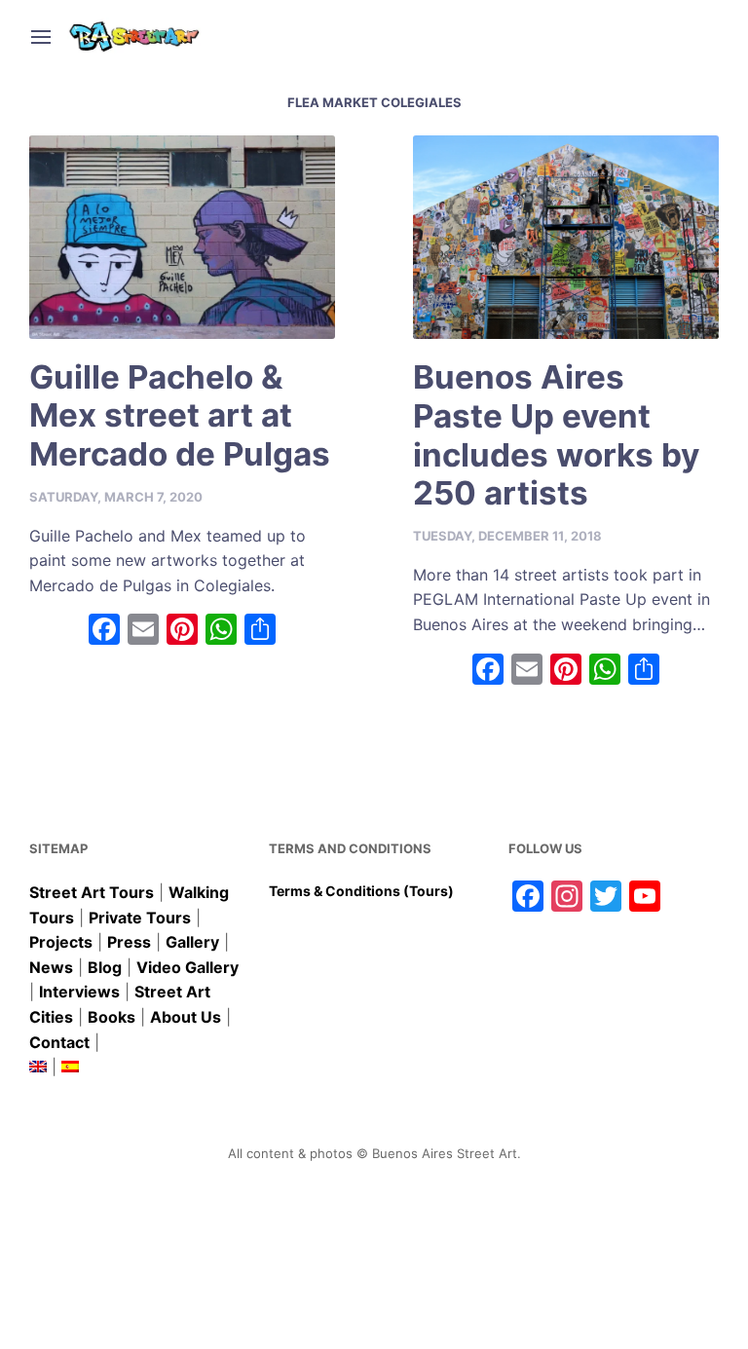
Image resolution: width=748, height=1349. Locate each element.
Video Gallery (187, 967)
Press (129, 942)
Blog (105, 967)
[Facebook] (104, 632)
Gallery (192, 942)
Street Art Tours (91, 892)
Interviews (79, 991)
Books (111, 1017)
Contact (59, 1042)
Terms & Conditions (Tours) (361, 890)
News (51, 967)
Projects (61, 942)
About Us (185, 1017)
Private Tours (140, 917)
